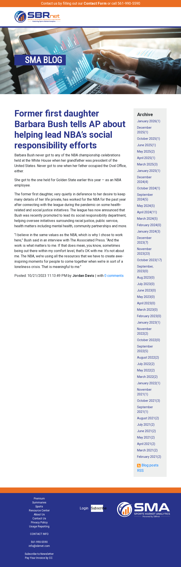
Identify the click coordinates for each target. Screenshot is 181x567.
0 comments (114, 276)
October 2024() (148, 188)
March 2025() (147, 164)
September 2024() (145, 197)
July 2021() (146, 424)
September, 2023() (145, 269)
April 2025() (146, 158)
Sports (39, 506)
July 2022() (146, 364)
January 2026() (148, 121)
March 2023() (147, 309)
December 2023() (144, 240)
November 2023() (144, 251)
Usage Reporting (39, 526)
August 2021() (148, 418)
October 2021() (148, 400)
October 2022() (148, 340)
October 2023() (149, 260)
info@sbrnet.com (39, 546)
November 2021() (144, 392)
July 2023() (146, 284)
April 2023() (146, 303)
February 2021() (149, 456)
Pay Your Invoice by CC (39, 557)
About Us (39, 514)
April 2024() (147, 212)
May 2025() (146, 151)
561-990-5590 (39, 542)
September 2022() (145, 349)
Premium (39, 498)
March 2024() (147, 218)
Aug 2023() (146, 277)
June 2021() (146, 431)
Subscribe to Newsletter (39, 553)
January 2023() (148, 322)
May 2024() (146, 206)
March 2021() (147, 450)
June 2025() (146, 145)
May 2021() (146, 437)
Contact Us (39, 518)
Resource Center (39, 510)
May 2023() (146, 297)
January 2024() (148, 231)
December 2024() (144, 179)
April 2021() (146, 444)
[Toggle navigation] (164, 17)
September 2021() (145, 409)
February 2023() (149, 316)
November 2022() (144, 331)
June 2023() (146, 290)
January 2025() (148, 171)
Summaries (39, 502)
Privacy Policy (39, 522)
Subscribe (97, 508)
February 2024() (149, 225)
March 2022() (147, 377)
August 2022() (148, 357)
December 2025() (144, 130)
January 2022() (148, 383)
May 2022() (146, 370)
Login (84, 508)
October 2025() (148, 138)
